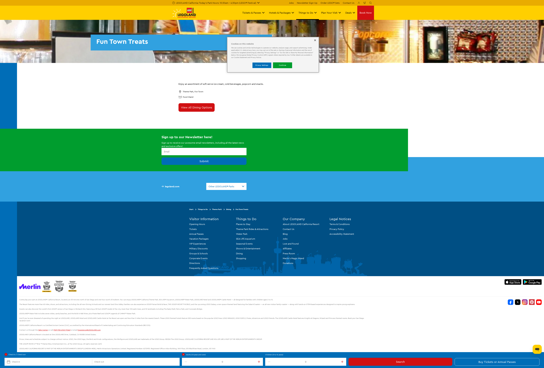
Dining (228, 209)
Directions (194, 263)
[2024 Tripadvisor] (59, 286)
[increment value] (259, 362)
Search (400, 361)
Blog (285, 233)
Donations (288, 263)
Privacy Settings (261, 65)
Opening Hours (197, 224)
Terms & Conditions (340, 224)
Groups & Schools (198, 253)
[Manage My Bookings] (359, 3)
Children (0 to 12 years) (274, 355)
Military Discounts (198, 248)
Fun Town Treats (242, 209)
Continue (282, 65)
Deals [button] (348, 12)
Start (191, 209)
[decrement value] (185, 362)
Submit (204, 161)
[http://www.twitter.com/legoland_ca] (517, 302)
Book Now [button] (366, 12)
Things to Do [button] (305, 12)
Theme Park (217, 209)
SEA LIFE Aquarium (245, 238)
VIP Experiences (197, 243)
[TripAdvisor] (72, 286)
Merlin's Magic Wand (293, 258)
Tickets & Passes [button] (251, 12)
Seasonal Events (244, 243)
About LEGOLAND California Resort (301, 224)
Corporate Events (198, 258)
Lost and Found (291, 243)
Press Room (289, 253)
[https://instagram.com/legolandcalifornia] (525, 302)
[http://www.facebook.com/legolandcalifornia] (510, 302)
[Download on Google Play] (532, 282)
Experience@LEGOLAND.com (89, 330)
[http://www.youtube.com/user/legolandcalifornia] (539, 302)
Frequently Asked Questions (203, 268)
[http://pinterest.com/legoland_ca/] (532, 302)
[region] (273, 55)
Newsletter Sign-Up (307, 2)
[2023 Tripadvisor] (46, 286)
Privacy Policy (337, 229)
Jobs (291, 2)
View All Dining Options (196, 107)
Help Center (43, 330)
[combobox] (226, 186)
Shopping (241, 258)
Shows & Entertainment (248, 248)
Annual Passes (196, 233)
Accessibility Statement (342, 233)
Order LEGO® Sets (330, 2)
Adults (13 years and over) (196, 355)
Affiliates (287, 248)
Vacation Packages (199, 238)
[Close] (315, 40)
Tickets (193, 229)
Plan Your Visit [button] (329, 12)
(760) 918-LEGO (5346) (62, 330)
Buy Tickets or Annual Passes (497, 362)
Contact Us (348, 2)
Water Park (241, 233)
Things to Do (203, 209)
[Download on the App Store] (512, 282)
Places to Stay (243, 224)
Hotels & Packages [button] (280, 12)
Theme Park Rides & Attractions (252, 229)
